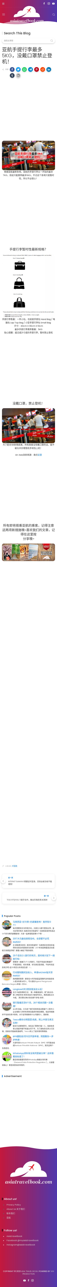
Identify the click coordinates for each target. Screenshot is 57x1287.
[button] (12, 69)
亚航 (8, 1217)
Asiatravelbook (14, 1236)
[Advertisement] (28, 108)
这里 (40, 454)
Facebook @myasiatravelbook (22, 1240)
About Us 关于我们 (15, 1209)
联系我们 (10, 1213)
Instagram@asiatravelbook (20, 1244)
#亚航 (14, 866)
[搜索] (53, 14)
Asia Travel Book (29, 1271)
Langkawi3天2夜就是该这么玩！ (28, 989)
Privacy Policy (13, 1204)
